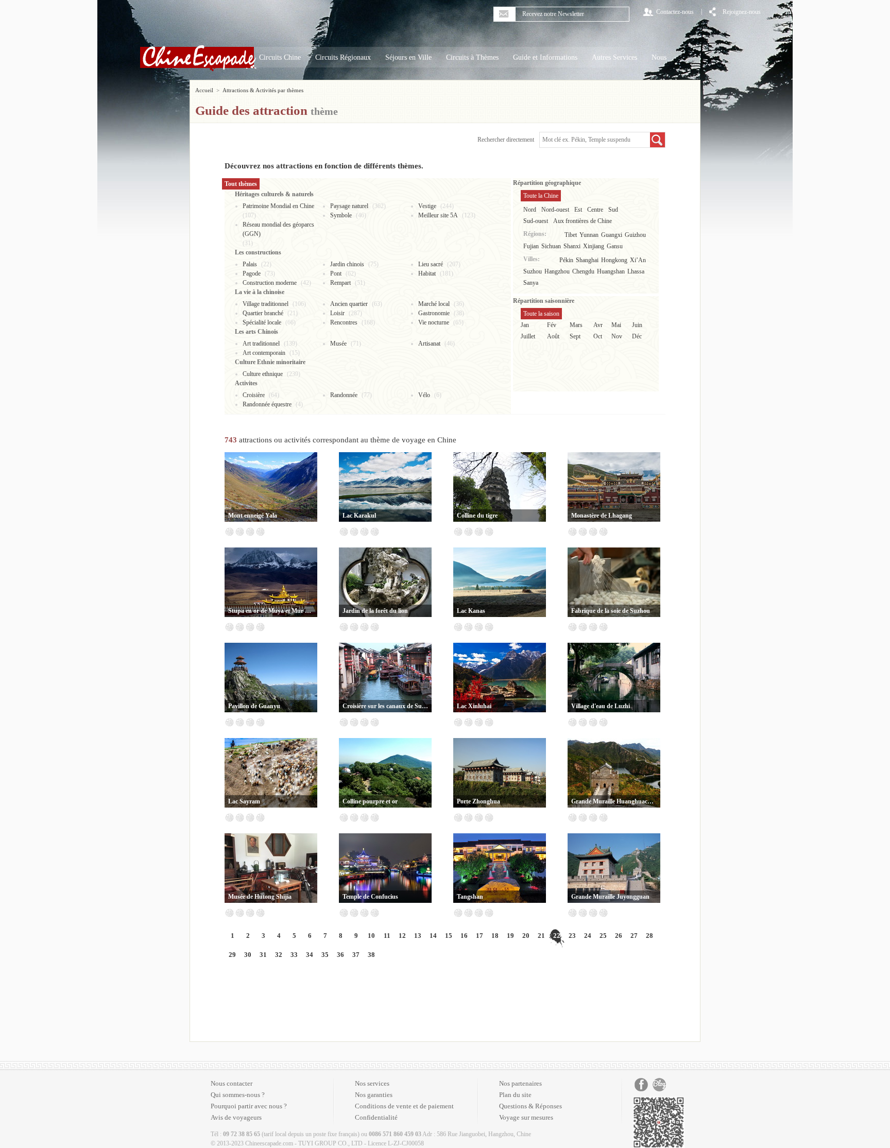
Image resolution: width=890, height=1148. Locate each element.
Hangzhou (557, 271)
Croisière (254, 395)
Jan (525, 325)
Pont (335, 273)
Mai (616, 325)
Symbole (341, 215)
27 (634, 935)
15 (448, 935)
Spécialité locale (262, 322)
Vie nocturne (433, 322)
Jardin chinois (347, 264)
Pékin (566, 260)
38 (371, 954)
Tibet (570, 234)
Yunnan (588, 234)
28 (649, 935)
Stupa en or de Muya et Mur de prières (271, 610)
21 (541, 935)
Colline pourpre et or (370, 801)
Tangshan (470, 896)
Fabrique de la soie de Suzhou (610, 610)
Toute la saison (541, 313)
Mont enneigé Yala (252, 515)
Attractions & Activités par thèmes (262, 90)
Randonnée (343, 395)
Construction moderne (270, 282)
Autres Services (614, 57)
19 (510, 935)
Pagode (252, 273)
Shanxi (571, 246)
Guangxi (611, 234)
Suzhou (532, 271)
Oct (597, 336)
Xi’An (638, 260)
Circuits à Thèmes (472, 57)
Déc (637, 336)
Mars (576, 325)
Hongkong (614, 260)
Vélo (424, 395)
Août (553, 336)
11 (387, 935)
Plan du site (515, 1095)
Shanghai (587, 260)
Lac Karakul (359, 515)
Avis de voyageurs (236, 1117)
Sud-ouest (535, 221)
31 (263, 954)
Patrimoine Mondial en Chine (278, 206)
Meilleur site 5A (438, 215)
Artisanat (429, 343)
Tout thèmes (241, 183)
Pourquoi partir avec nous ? (249, 1106)
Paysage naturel (349, 206)
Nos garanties (373, 1095)
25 (603, 935)
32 (278, 954)
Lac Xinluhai (474, 706)
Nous (659, 57)
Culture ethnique (263, 374)
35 (325, 954)
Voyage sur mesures (526, 1117)
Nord (529, 209)
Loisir (337, 313)
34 (309, 954)
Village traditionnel (265, 303)
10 (371, 935)
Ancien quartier (349, 303)
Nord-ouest (555, 209)
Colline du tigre (477, 515)
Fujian (531, 246)
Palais (250, 264)
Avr (598, 325)
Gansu (615, 246)
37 (356, 954)
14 (433, 935)
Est (578, 209)
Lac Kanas (471, 610)
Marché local (434, 303)
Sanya (530, 282)
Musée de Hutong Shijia (260, 896)
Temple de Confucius (370, 896)
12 (402, 935)
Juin (637, 325)
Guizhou (635, 234)
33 (294, 954)
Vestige (427, 206)
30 (247, 954)
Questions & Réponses (530, 1106)
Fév (551, 325)
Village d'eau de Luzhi (600, 706)
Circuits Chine (280, 57)
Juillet (528, 336)
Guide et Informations (545, 57)
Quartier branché (263, 313)
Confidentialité (376, 1117)
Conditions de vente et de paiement (404, 1106)
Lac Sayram (244, 801)
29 (232, 954)
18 (495, 935)
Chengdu (583, 271)
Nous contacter (231, 1083)
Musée (338, 343)
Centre (595, 209)
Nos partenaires (520, 1083)
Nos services (372, 1083)
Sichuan (551, 246)
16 (464, 935)
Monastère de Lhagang (601, 515)
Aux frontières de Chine (582, 221)
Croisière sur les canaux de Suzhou (385, 706)
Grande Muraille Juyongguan (610, 896)
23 (572, 935)
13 (417, 935)
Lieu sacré (430, 264)
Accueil (204, 90)
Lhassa (635, 271)
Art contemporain (264, 352)
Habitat (427, 273)
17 (479, 935)
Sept (575, 336)
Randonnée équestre (267, 404)
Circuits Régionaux (343, 57)
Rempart (340, 282)
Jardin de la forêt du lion (375, 610)
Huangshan (611, 271)
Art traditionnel (261, 343)
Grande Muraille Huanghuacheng (614, 801)
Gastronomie (434, 313)
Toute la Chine (540, 195)
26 (618, 935)
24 (587, 935)
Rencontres (343, 322)
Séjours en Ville (408, 57)
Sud (613, 209)
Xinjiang (593, 246)
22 (556, 935)
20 (525, 935)
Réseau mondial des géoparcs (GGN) (278, 229)
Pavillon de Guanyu (254, 706)
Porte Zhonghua (478, 801)
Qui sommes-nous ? (238, 1095)
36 (340, 954)
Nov (616, 336)
